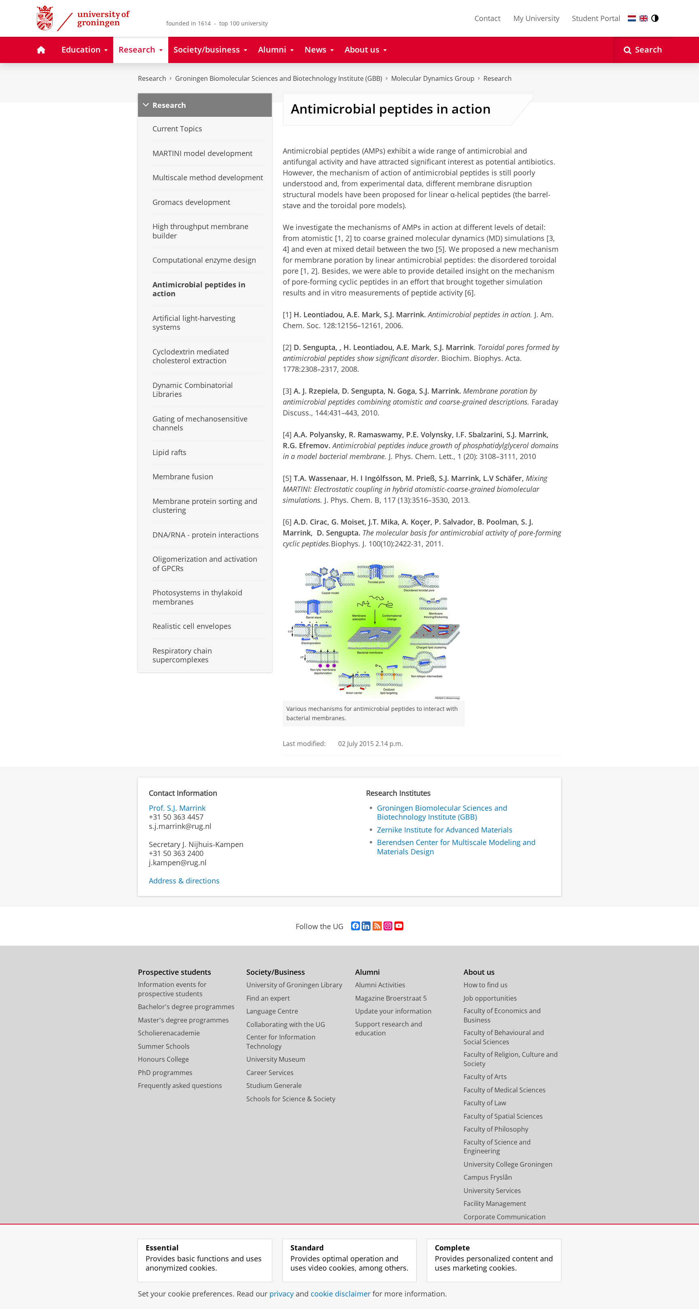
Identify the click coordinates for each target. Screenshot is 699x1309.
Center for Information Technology (281, 1042)
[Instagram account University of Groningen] (387, 926)
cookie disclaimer (341, 1293)
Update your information (393, 1011)
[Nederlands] (632, 18)
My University (536, 18)
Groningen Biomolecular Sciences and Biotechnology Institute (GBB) (278, 78)
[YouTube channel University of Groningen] (398, 926)
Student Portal (596, 18)
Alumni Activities (380, 984)
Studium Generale (274, 1085)
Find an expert (268, 998)
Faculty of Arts (485, 1076)
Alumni (367, 972)
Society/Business (275, 972)
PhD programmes (165, 1072)
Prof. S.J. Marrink (177, 808)
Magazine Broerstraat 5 (391, 998)
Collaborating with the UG (285, 1024)
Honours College (163, 1059)
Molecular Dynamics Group (432, 78)
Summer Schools (164, 1046)
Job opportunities (490, 998)
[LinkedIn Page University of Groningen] (366, 926)
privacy (281, 1293)
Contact (487, 18)
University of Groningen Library (294, 984)
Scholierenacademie (169, 1033)
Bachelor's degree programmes (186, 1006)
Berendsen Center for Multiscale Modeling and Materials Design (456, 847)
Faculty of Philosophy (496, 1129)
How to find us (486, 984)
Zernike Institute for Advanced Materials (445, 830)
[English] (644, 18)
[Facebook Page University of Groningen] (355, 926)
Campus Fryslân (488, 1177)
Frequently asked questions (180, 1085)
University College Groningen (508, 1164)
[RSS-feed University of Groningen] (377, 926)
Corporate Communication (505, 1216)
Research (152, 78)
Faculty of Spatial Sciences (503, 1116)
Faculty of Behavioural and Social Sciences (504, 1037)
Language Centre (272, 1011)
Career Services (270, 1072)
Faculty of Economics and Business (502, 1015)
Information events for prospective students (172, 989)
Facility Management (495, 1203)
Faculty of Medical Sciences (505, 1090)
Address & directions (184, 880)
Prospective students (174, 972)
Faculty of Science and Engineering (497, 1147)
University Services (492, 1190)
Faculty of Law (485, 1102)
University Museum (275, 1059)
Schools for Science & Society (290, 1098)
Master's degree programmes (183, 1020)
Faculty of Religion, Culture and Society (511, 1059)
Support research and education (388, 1029)
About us (479, 972)
